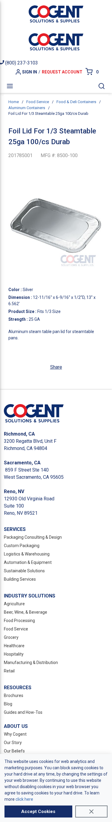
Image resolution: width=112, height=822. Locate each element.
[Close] (91, 812)
